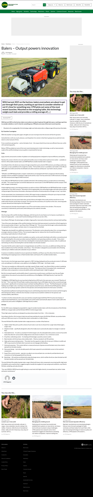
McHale (15, 308)
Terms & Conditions (5, 458)
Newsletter (87, 4)
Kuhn (3, 156)
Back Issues (69, 4)
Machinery (41, 11)
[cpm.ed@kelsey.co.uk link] (13, 378)
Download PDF (7, 117)
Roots (47, 11)
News (13, 11)
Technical (25, 483)
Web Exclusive (26, 487)
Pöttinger (26, 215)
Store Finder (4, 469)
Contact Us (3, 454)
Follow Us (50, 5)
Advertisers (4, 451)
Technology (33, 11)
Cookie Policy (4, 462)
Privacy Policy (4, 465)
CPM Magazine (8, 52)
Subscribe (78, 4)
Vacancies (71, 11)
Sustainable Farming (27, 480)
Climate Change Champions (29, 451)
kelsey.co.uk (89, 448)
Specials (25, 476)
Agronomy (19, 11)
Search (44, 4)
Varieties (26, 11)
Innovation (25, 454)
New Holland (40, 261)
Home (3, 44)
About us (60, 4)
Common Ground (61, 11)
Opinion (53, 11)
